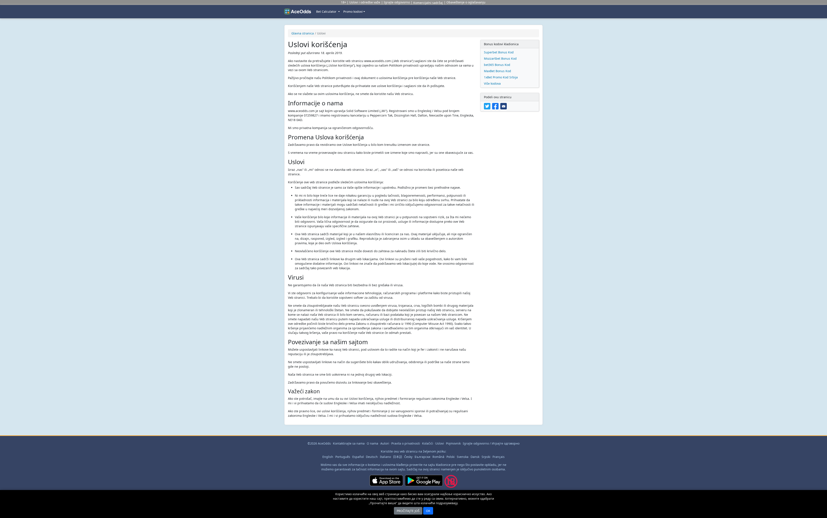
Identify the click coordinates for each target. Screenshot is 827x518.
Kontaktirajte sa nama (349, 443)
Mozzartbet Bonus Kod (500, 58)
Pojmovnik (453, 443)
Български (422, 457)
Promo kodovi (353, 11)
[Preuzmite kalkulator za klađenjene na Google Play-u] (424, 483)
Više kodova (492, 83)
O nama (372, 443)
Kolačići (427, 443)
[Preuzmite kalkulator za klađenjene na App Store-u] (386, 483)
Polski (450, 457)
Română (438, 457)
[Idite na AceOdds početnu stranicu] (297, 12)
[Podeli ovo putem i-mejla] (504, 106)
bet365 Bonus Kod (497, 65)
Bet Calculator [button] (326, 11)
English (327, 457)
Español (358, 457)
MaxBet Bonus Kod (497, 71)
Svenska (462, 457)
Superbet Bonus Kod (499, 52)
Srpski (486, 457)
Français (499, 457)
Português (342, 457)
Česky (408, 457)
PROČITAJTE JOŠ (408, 511)
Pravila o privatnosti (405, 443)
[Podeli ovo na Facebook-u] (496, 106)
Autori (384, 443)
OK (428, 511)
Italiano (385, 457)
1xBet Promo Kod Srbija (501, 77)
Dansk (475, 457)
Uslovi (439, 443)
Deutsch (372, 457)
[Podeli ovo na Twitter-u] (488, 106)
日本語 (397, 457)
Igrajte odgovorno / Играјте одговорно (491, 443)
